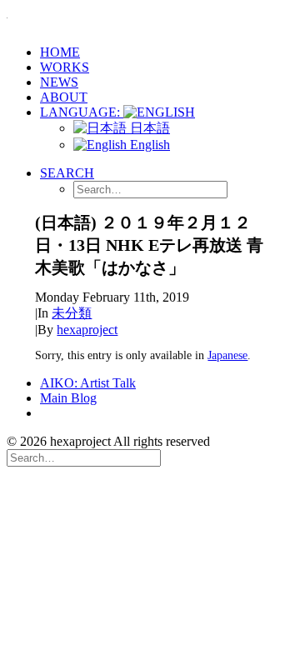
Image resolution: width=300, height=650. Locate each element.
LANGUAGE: (81, 112)
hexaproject (87, 329)
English (148, 145)
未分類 (72, 313)
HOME (60, 52)
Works (64, 67)
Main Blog (68, 398)
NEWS (59, 82)
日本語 (148, 128)
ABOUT (64, 97)
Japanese (228, 355)
